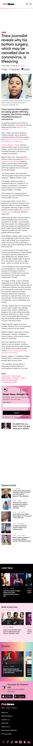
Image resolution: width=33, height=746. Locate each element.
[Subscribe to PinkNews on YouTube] (16, 742)
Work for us (5, 727)
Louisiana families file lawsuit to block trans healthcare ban (20, 527)
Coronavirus (15, 378)
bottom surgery (16, 376)
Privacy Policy (25, 417)
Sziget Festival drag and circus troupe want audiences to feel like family (12, 670)
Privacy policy (6, 734)
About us (4, 712)
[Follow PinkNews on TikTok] (12, 742)
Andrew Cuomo (5, 376)
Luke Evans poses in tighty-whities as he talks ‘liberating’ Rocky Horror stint (12, 593)
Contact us (5, 719)
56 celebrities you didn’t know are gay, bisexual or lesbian (21, 426)
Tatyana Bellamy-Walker (10, 145)
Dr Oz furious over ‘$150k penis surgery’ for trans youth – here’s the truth (22, 515)
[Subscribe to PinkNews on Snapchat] (25, 742)
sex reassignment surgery (9, 382)
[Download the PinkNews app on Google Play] (19, 696)
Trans (4, 32)
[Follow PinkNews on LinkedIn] (29, 742)
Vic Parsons (21, 66)
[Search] (27, 4)
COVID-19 (23, 378)
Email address (9, 402)
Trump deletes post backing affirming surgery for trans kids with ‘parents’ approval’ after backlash (21, 493)
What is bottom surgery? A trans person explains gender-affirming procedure (22, 539)
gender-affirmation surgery (9, 380)
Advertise (4, 723)
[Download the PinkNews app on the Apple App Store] (7, 696)
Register (16, 413)
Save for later (15, 69)
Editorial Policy (6, 716)
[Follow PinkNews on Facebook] (7, 742)
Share (5, 69)
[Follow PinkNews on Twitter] (3, 742)
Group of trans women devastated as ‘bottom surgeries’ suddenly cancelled (20, 505)
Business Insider (6, 378)
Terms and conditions (9, 730)
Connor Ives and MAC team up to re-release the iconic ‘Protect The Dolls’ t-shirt (12, 631)
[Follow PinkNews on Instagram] (20, 742)
